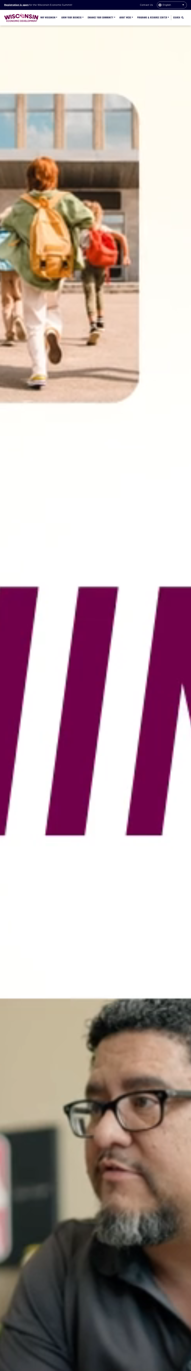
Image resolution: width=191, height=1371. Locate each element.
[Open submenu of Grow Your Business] (82, 18)
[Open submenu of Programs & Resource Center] (168, 18)
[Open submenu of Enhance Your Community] (114, 18)
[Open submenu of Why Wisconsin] (56, 18)
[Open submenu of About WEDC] (132, 18)
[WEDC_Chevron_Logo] (21, 14)
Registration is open (16, 5)
